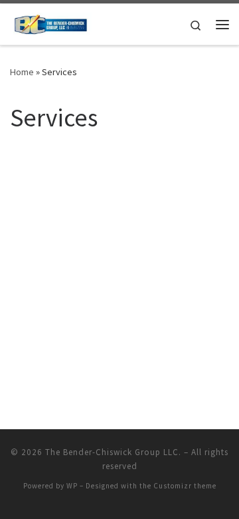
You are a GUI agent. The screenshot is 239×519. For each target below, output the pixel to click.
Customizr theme (184, 485)
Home (22, 72)
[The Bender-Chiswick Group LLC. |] (51, 22)
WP (72, 485)
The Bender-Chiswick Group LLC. (113, 452)
